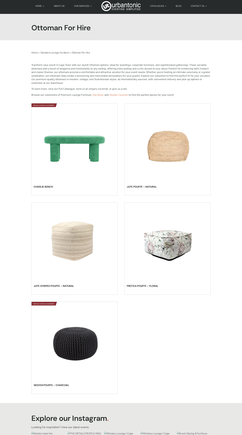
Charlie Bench (43, 186)
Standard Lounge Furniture (54, 52)
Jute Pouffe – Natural (142, 186)
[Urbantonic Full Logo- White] (121, 2)
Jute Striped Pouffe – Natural (54, 286)
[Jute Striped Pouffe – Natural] (74, 243)
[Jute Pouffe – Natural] (168, 143)
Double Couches (118, 94)
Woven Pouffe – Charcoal (51, 385)
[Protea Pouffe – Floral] (168, 243)
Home (34, 52)
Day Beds (98, 94)
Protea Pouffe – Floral (142, 286)
